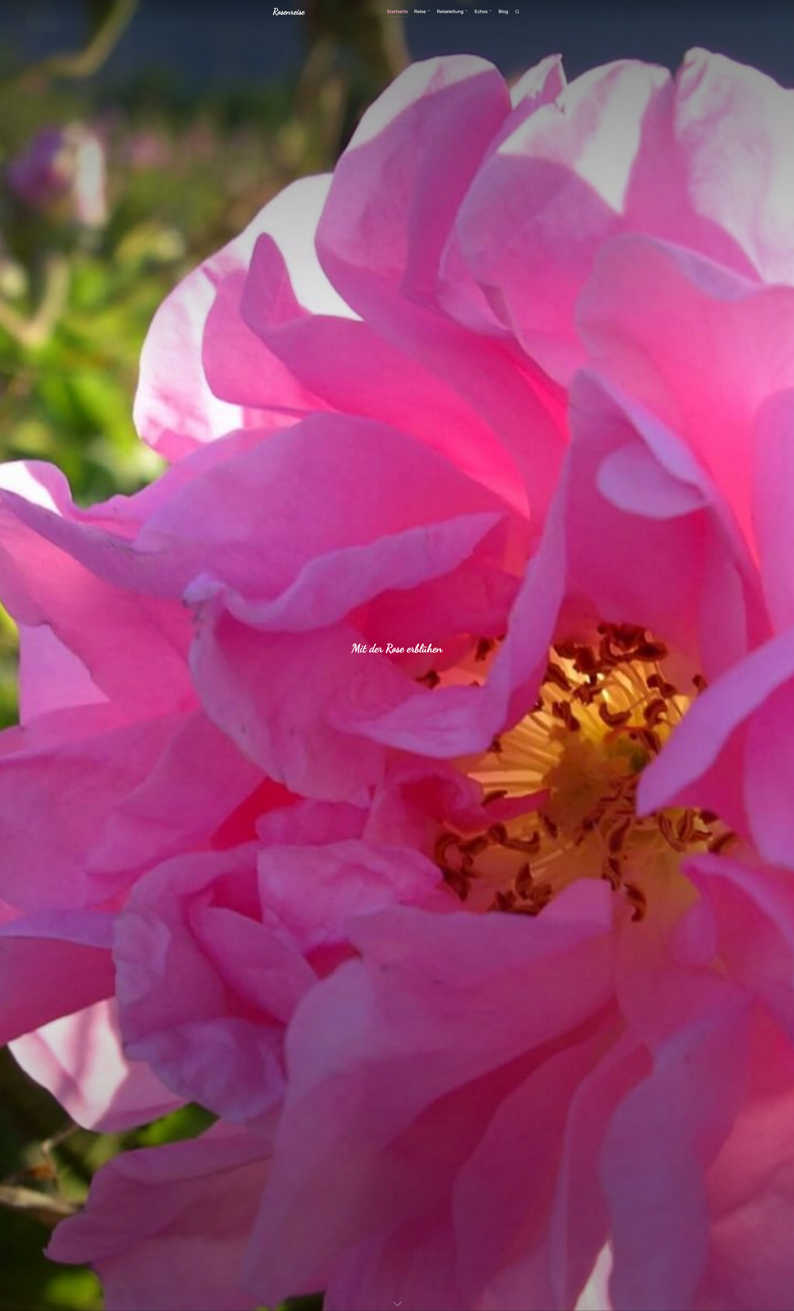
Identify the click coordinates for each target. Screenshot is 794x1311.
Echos (481, 11)
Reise (420, 11)
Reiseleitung (450, 11)
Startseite (397, 11)
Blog (503, 11)
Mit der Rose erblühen (397, 648)
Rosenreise (289, 11)
